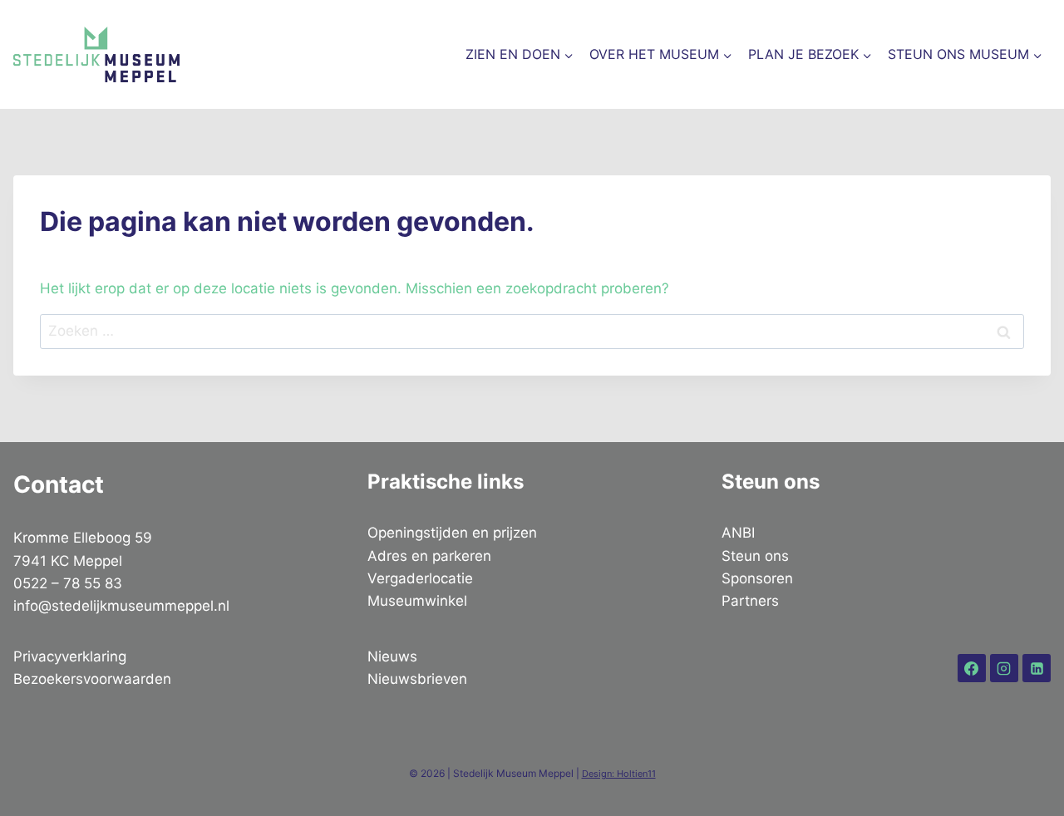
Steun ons (755, 556)
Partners (750, 600)
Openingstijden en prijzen (452, 532)
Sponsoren (757, 578)
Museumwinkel (417, 600)
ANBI (738, 532)
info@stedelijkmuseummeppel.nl (121, 605)
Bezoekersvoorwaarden (92, 679)
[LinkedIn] (1036, 668)
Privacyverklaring (69, 656)
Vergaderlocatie (420, 578)
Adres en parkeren (429, 556)
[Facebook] (972, 668)
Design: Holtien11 (619, 773)
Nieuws (392, 656)
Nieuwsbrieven (417, 679)
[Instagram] (1004, 668)
